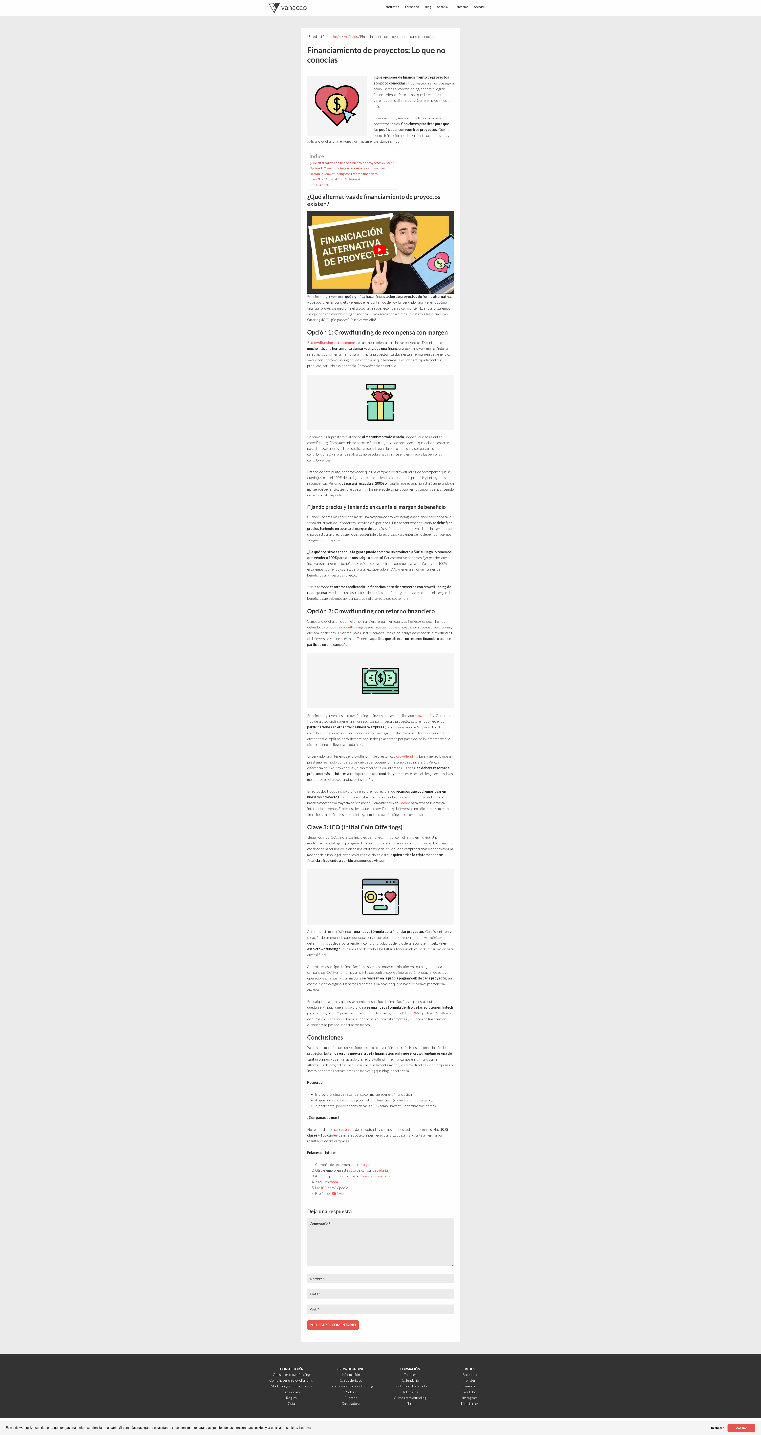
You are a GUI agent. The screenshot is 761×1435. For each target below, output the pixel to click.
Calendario (410, 1380)
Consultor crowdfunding (291, 1374)
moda (333, 1182)
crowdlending (407, 756)
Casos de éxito (351, 1380)
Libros (410, 1403)
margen (366, 1164)
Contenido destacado (410, 1386)
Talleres (410, 1374)
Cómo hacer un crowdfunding (291, 1380)
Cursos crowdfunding (410, 1398)
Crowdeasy (291, 1392)
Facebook (469, 1374)
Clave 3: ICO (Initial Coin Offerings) (334, 179)
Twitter (470, 1380)
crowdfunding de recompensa (334, 342)
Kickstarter (469, 1403)
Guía (291, 1403)
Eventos (350, 1398)
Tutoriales (410, 1392)
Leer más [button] (305, 1427)
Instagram (469, 1398)
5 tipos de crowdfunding (344, 627)
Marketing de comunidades (291, 1386)
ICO (324, 1188)
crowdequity (424, 715)
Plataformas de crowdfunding (350, 1386)
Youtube (469, 1392)
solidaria (381, 1170)
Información (351, 1374)
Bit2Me (414, 1013)
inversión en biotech (378, 1176)
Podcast (351, 1392)
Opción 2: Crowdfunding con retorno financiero (343, 174)
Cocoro (404, 803)
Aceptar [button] (741, 1427)
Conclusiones (319, 184)
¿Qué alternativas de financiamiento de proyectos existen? (351, 163)
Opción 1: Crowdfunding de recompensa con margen (347, 168)
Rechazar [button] (717, 1427)
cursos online (344, 1129)
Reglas (291, 1398)
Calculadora (350, 1403)
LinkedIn (469, 1386)
